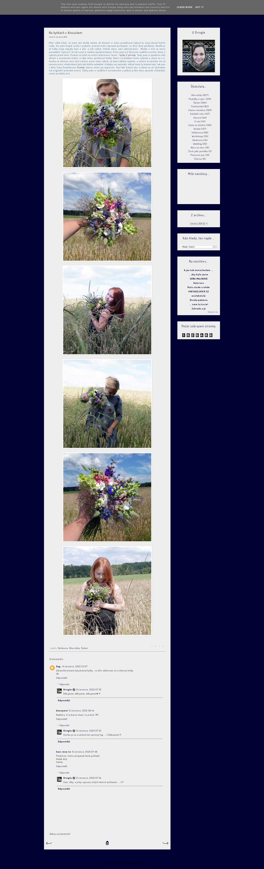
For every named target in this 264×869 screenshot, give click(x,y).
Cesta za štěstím (197, 125)
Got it (199, 7)
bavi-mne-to (63, 751)
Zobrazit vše (213, 312)
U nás (197, 121)
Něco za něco (198, 147)
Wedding (197, 143)
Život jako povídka (198, 151)
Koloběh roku (197, 113)
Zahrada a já (199, 308)
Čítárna (198, 158)
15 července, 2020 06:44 (81, 710)
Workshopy (197, 136)
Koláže (197, 128)
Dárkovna (63, 648)
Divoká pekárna (198, 300)
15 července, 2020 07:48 (84, 751)
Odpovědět (61, 677)
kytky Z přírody (128, 55)
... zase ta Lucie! (198, 304)
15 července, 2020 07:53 (88, 689)
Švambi (81, 67)
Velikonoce (197, 132)
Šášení (84, 648)
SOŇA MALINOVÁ (199, 278)
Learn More (185, 7)
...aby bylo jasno (198, 274)
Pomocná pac (198, 155)
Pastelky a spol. (197, 99)
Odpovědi (64, 684)
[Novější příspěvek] (49, 844)
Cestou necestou (197, 110)
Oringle (67, 689)
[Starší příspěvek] (166, 844)
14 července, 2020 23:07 (74, 666)
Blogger (153, 863)
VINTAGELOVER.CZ (198, 291)
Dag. (58, 666)
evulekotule (199, 295)
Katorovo (198, 283)
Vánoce (197, 117)
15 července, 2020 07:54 (88, 778)
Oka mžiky (74, 648)
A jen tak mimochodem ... (198, 270)
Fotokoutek (197, 106)
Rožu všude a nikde (199, 287)
